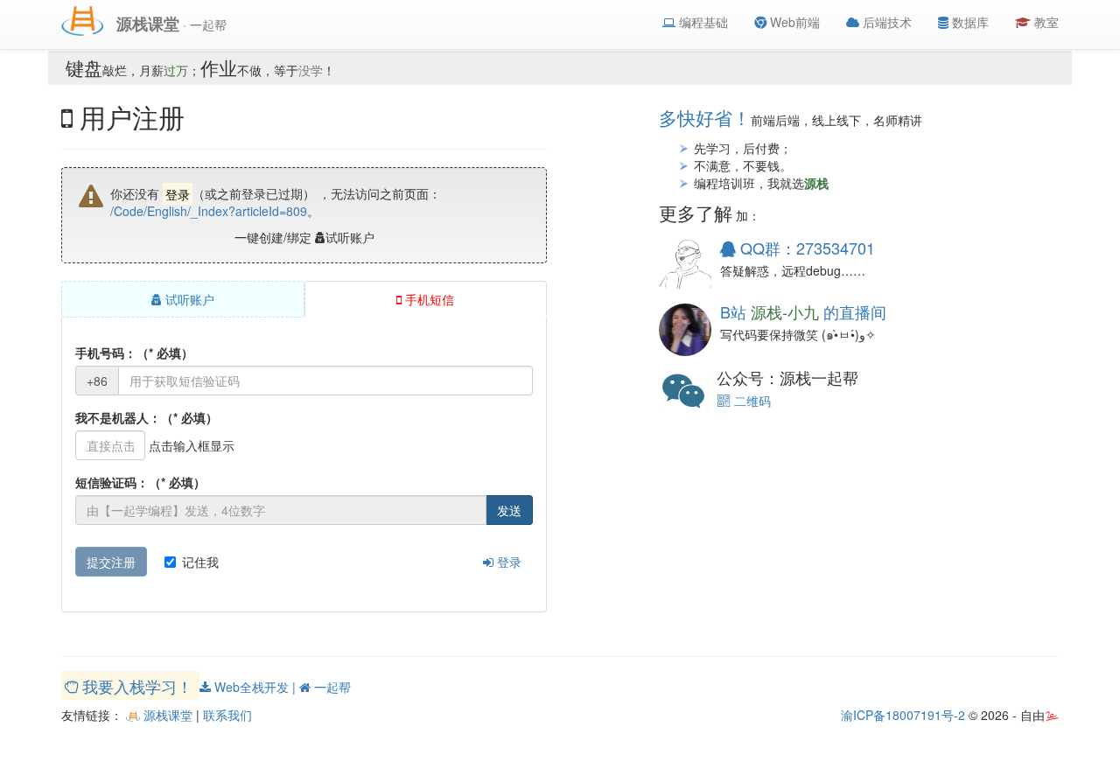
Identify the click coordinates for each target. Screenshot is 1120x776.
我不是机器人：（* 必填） (146, 417)
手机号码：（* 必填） (134, 352)
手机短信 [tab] (428, 299)
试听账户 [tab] (188, 299)
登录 (508, 561)
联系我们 (227, 715)
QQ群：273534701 (805, 247)
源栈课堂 (166, 715)
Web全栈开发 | (255, 687)
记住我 (200, 561)
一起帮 (331, 687)
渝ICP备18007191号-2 (903, 715)
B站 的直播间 (803, 311)
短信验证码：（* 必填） (140, 482)
